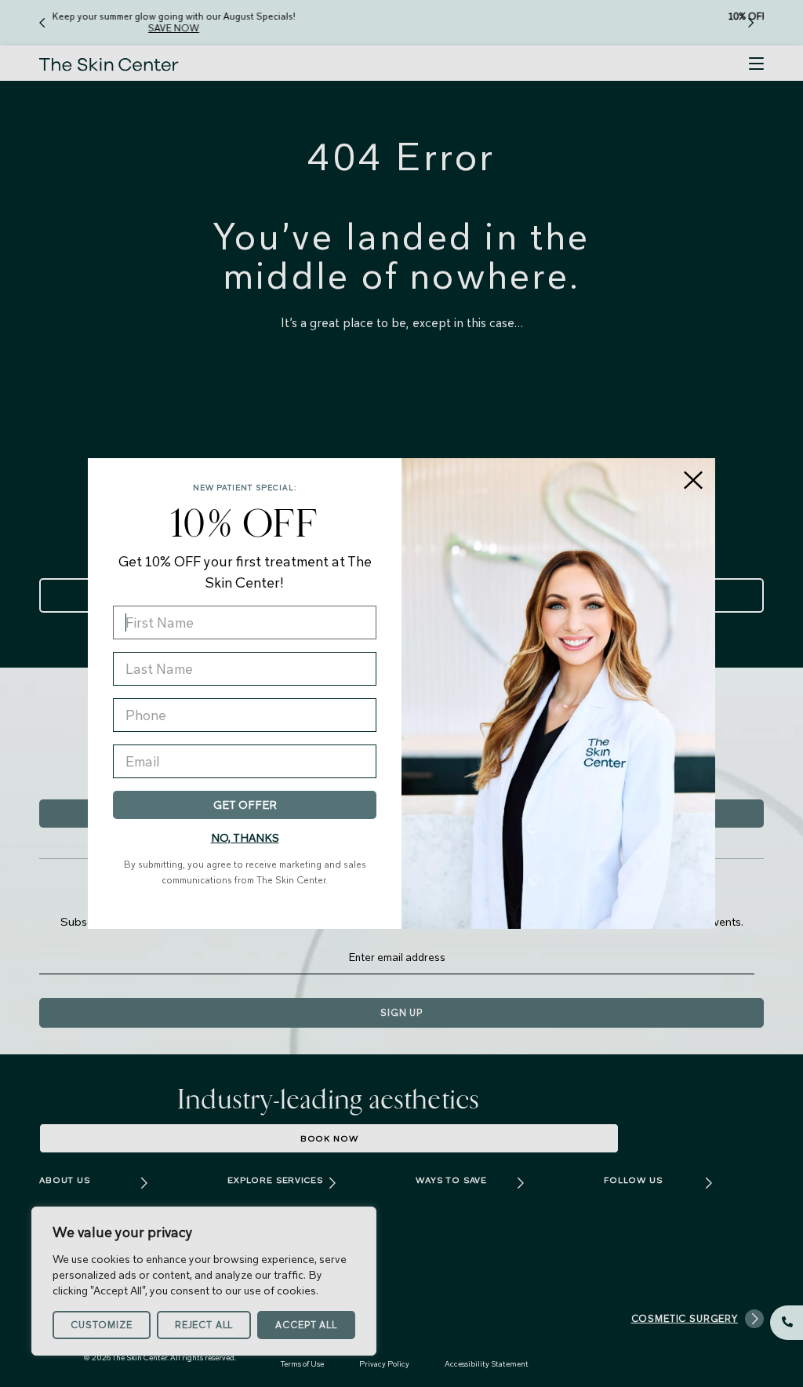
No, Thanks (245, 838)
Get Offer (245, 805)
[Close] (693, 480)
